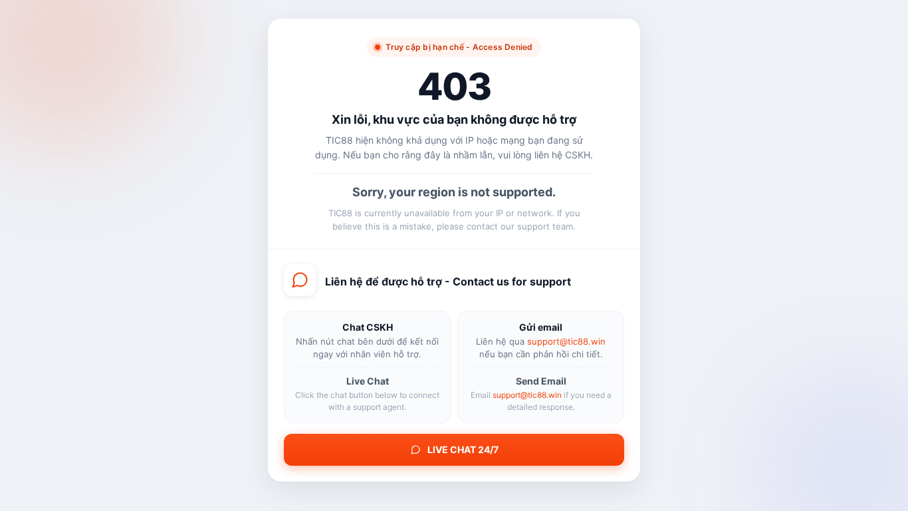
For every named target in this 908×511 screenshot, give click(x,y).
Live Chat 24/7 (463, 449)
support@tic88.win (566, 341)
